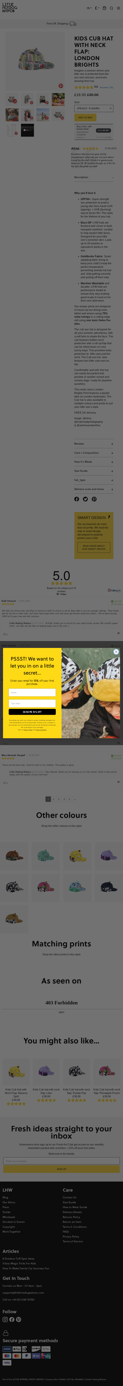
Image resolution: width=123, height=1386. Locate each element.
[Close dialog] (116, 651)
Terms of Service (41, 729)
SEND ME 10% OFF (32, 711)
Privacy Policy (28, 729)
